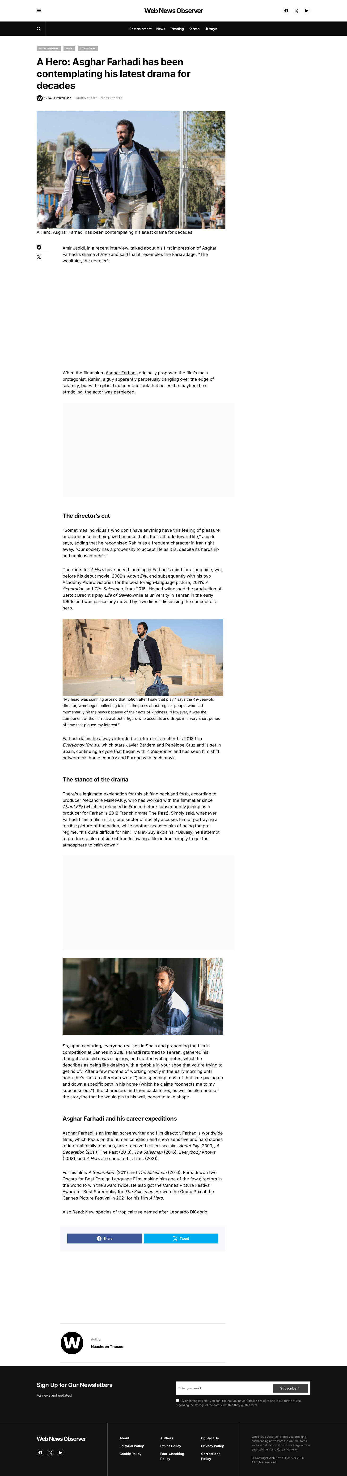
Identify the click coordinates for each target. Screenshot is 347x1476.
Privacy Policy (212, 1446)
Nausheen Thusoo (107, 1346)
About (124, 1438)
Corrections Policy (210, 1456)
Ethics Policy (170, 1446)
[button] (39, 10)
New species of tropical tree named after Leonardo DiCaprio (146, 1211)
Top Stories (87, 48)
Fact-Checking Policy (172, 1456)
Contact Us (210, 1438)
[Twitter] (296, 10)
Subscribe (288, 1388)
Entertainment (48, 48)
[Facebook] (286, 10)
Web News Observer (173, 11)
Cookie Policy (130, 1454)
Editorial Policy (131, 1446)
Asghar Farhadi (121, 372)
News (69, 48)
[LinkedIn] (306, 10)
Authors (167, 1438)
